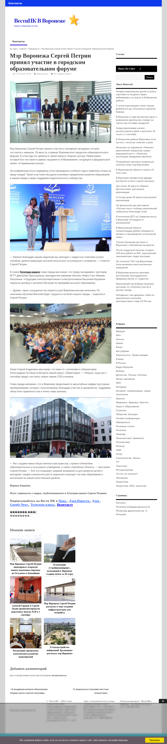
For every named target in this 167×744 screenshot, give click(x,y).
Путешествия (123, 442)
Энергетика (122, 482)
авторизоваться (59, 675)
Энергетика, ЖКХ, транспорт (131, 486)
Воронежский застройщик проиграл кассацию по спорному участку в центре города (135, 287)
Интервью (121, 387)
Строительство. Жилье (128, 458)
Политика (121, 430)
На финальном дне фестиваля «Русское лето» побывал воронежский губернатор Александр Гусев (136, 208)
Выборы (120, 371)
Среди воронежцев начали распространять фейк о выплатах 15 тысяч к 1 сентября (135, 131)
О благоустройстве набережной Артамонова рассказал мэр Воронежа (59, 650)
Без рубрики (122, 351)
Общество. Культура (127, 414)
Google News (19, 504)
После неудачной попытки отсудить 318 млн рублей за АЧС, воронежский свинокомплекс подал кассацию (136, 253)
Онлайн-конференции (128, 418)
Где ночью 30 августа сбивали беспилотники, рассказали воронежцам (132, 189)
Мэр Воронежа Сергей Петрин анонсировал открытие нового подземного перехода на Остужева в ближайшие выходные (25, 570)
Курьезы (120, 398)
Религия (120, 446)
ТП (117, 462)
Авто (118, 335)
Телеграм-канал (42, 504)
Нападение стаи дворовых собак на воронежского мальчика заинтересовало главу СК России (135, 298)
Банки (119, 347)
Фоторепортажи (124, 470)
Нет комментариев (62, 74)
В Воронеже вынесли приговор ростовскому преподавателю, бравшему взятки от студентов (132, 275)
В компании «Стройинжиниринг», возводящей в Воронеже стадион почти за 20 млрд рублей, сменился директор (59, 571)
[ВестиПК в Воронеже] (49, 33)
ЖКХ (118, 383)
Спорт (119, 454)
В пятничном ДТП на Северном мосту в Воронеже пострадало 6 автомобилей (136, 219)
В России (121, 363)
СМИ (118, 450)
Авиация (120, 331)
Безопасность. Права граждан (132, 355)
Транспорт (121, 466)
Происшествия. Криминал (130, 438)
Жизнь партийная (125, 379)
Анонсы (120, 339)
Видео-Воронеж (124, 367)
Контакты (15, 3)
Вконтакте (65, 504)
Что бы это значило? (127, 474)
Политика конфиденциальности (133, 507)
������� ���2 (23, 512)
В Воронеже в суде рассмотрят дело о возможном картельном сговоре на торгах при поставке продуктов (136, 120)
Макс (63, 501)
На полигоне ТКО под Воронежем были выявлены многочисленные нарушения (134, 264)
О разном (121, 410)
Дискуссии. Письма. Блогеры (131, 375)
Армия (119, 343)
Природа (120, 434)
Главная (22, 49)
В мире (120, 359)
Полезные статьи (125, 426)
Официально (33, 49)
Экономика (122, 478)
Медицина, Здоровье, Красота (132, 402)
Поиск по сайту (126, 69)
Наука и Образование (127, 406)
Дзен (96, 501)
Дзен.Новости (79, 501)
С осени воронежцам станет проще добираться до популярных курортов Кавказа (135, 108)
